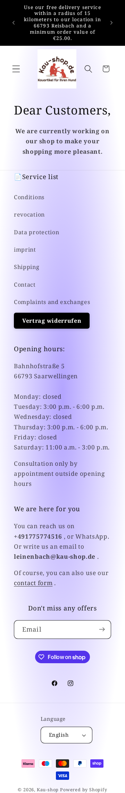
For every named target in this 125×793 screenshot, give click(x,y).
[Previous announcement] (13, 22)
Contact (25, 284)
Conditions (29, 197)
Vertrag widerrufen (51, 320)
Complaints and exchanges (52, 302)
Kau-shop (48, 789)
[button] (16, 69)
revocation (29, 214)
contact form (33, 583)
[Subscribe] (102, 629)
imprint (25, 249)
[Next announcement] (111, 22)
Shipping (27, 267)
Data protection (36, 232)
